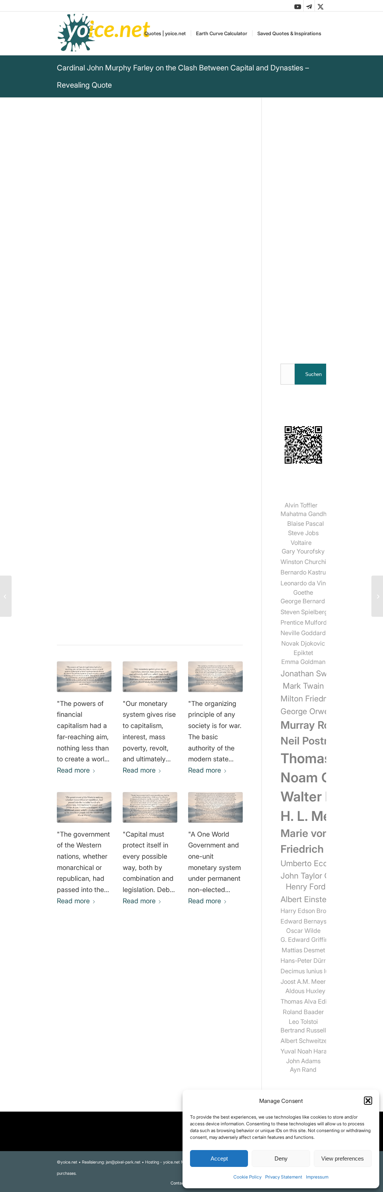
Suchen (313, 374)
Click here (153, 437)
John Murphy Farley (88, 260)
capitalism (146, 545)
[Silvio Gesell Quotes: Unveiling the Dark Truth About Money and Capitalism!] (150, 676)
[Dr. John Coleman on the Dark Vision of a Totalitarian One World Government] (215, 807)
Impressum (317, 1177)
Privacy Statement (283, 1177)
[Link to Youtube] (297, 5)
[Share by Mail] (148, 619)
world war (71, 555)
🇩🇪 (131, 437)
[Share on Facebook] (86, 619)
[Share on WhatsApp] (106, 619)
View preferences (342, 1158)
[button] (368, 1100)
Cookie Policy (247, 1177)
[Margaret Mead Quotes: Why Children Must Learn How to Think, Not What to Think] (6, 596)
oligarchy (111, 565)
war (148, 555)
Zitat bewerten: (92, 497)
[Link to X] (320, 5)
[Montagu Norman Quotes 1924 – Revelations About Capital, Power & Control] (150, 807)
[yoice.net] (104, 33)
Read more (73, 770)
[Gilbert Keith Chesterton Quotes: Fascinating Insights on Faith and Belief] (377, 596)
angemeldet (106, 1035)
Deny (281, 1158)
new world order (114, 555)
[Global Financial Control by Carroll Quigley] (84, 676)
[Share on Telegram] (127, 619)
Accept (219, 1158)
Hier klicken (97, 454)
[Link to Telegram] (309, 5)
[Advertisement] (303, 228)
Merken (73, 418)
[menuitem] (165, 33)
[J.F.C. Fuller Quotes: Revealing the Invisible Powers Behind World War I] (84, 807)
